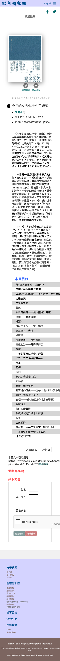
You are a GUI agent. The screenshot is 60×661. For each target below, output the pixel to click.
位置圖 (38, 643)
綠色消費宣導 (47, 643)
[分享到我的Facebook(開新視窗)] (47, 11)
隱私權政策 (20, 643)
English (47, 3)
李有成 (18, 112)
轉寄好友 (36, 89)
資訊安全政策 (30, 643)
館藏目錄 (26, 89)
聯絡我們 (11, 643)
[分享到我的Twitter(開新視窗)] (54, 11)
